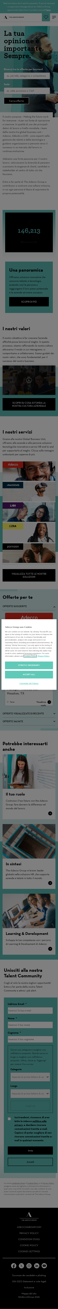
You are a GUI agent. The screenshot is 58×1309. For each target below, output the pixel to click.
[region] (29, 654)
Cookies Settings (29, 684)
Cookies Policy (30, 656)
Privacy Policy (43, 656)
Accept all (29, 674)
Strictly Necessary (29, 665)
